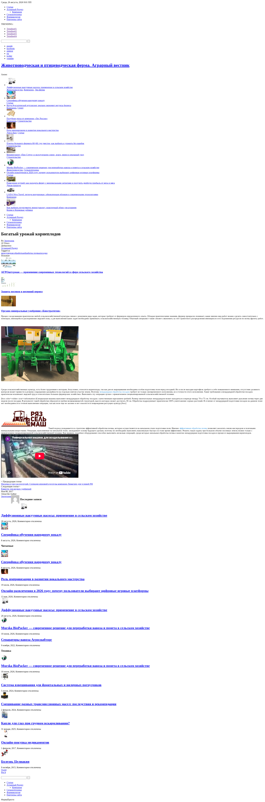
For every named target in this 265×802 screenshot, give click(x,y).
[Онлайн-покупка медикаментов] (4, 736)
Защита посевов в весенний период (22, 291)
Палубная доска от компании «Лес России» (27, 118)
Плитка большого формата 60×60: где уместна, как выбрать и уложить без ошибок (45, 143)
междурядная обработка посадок (115, 392)
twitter (9, 56)
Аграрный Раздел (15, 9)
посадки (43, 253)
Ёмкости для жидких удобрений (16, 489)
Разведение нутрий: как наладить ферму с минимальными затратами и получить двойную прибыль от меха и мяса (61, 183)
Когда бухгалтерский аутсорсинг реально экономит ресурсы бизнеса (39, 105)
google (10, 46)
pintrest (10, 51)
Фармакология (13, 17)
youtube (10, 58)
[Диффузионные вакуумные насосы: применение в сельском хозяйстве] (23, 509)
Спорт (20, 108)
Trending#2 (12, 31)
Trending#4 (12, 36)
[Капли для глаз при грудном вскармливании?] (4, 717)
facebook (11, 48)
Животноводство (15, 90)
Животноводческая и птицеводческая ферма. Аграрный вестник (65, 65)
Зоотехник (9, 241)
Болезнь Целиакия (15, 761)
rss (8, 53)
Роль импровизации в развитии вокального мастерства (33, 130)
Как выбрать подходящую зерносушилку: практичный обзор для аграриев (41, 207)
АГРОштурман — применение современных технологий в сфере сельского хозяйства (52, 272)
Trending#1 (12, 29)
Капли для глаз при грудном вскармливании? (35, 723)
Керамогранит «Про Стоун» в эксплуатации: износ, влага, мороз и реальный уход (45, 155)
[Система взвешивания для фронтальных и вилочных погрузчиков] (4, 679)
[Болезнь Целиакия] (4, 756)
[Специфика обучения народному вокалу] (4, 529)
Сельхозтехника (14, 14)
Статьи (10, 7)
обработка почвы (32, 253)
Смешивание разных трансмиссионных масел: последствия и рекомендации (58, 704)
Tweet (3, 770)
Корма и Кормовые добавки (20, 210)
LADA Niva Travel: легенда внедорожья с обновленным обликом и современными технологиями (52, 194)
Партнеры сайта (14, 19)
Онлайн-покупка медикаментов (25, 742)
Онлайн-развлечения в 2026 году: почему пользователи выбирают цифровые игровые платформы (53, 172)
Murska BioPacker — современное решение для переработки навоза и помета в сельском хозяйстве (53, 167)
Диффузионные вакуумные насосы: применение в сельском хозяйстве (40, 87)
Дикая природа (14, 185)
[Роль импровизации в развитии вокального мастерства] (4, 573)
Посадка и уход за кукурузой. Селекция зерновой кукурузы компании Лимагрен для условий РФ (47, 484)
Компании (17, 12)
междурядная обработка (12, 253)
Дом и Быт (12, 133)
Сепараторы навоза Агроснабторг (26, 639)
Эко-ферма (40, 90)
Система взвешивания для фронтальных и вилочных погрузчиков (51, 685)
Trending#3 (12, 34)
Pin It (3, 772)
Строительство (25, 121)
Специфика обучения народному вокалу (26, 100)
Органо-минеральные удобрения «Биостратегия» (30, 310)
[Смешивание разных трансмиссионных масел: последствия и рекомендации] (4, 698)
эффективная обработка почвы (193, 428)
